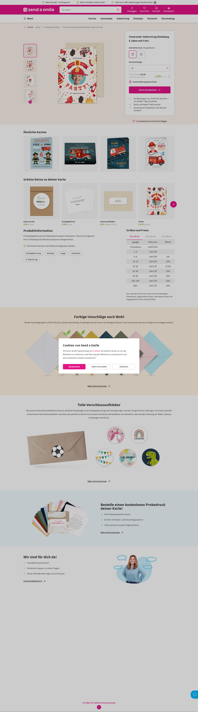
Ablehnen (123, 366)
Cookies (96, 350)
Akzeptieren (74, 366)
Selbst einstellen (99, 366)
